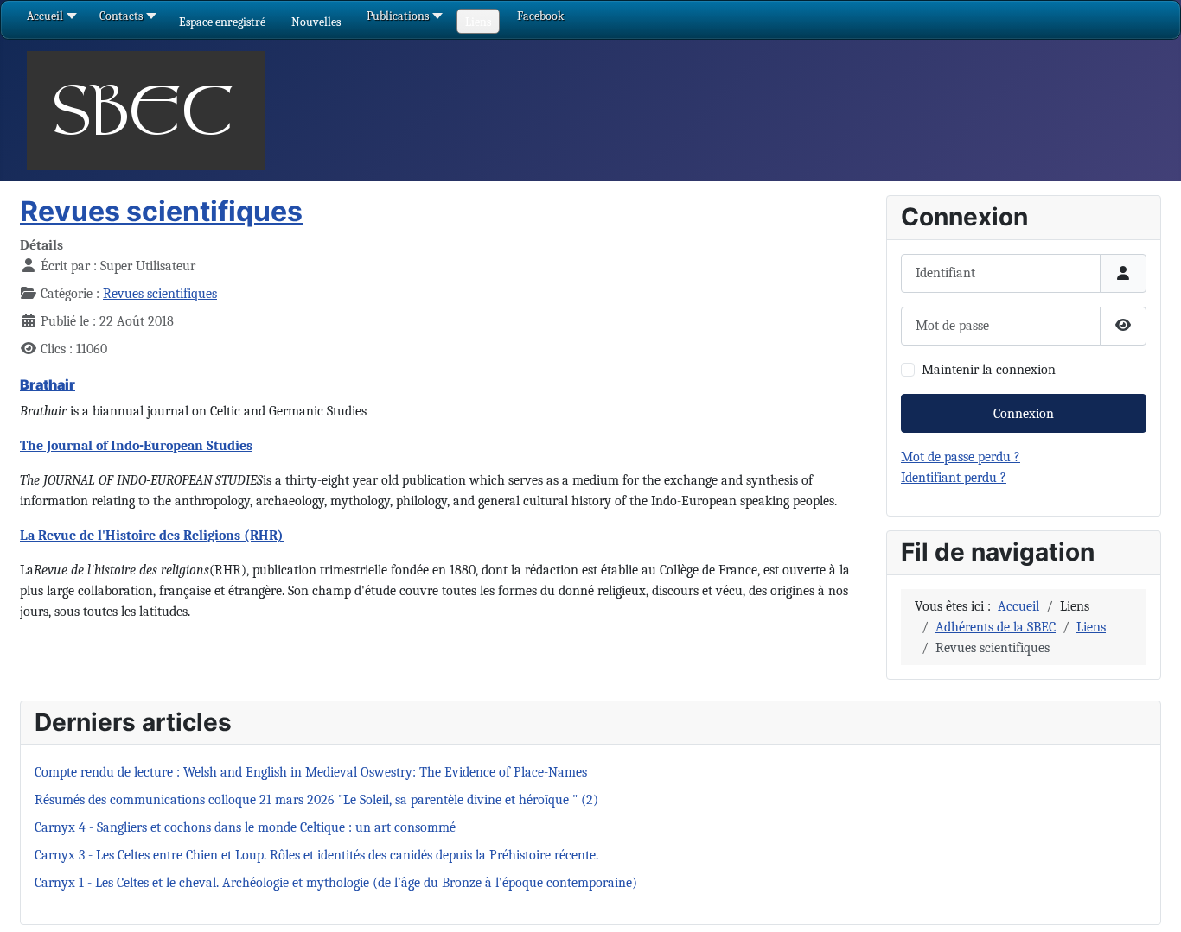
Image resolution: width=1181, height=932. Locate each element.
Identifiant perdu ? (953, 477)
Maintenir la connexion (989, 369)
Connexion (1023, 414)
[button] (222, 22)
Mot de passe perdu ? (960, 457)
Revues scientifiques (161, 211)
